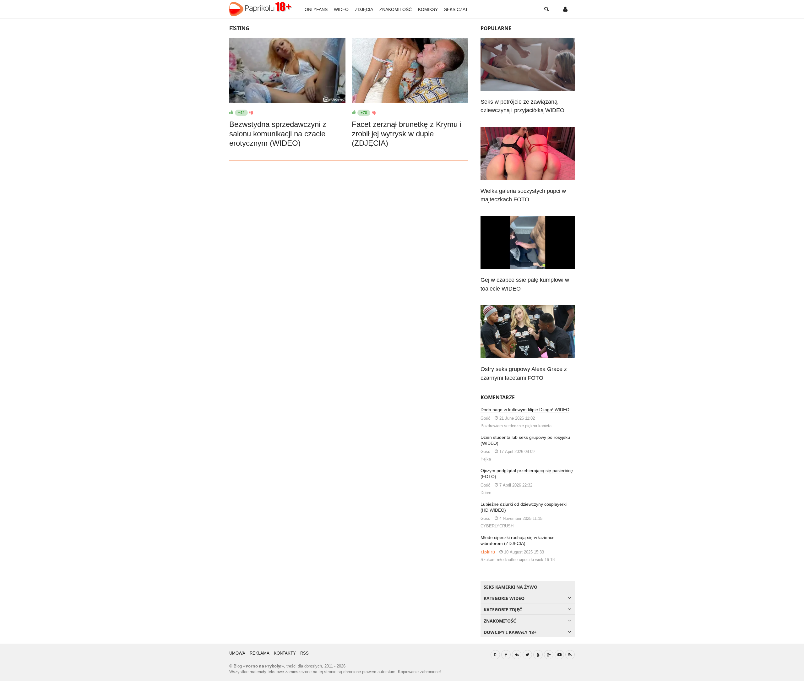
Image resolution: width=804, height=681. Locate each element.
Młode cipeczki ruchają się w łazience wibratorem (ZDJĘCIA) (518, 540)
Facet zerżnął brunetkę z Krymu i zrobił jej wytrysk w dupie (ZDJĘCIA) (406, 133)
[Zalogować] (565, 9)
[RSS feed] (570, 654)
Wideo (341, 9)
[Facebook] (506, 654)
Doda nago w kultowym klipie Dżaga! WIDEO (525, 409)
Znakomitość (395, 9)
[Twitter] (527, 654)
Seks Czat (456, 9)
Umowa (237, 653)
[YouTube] (559, 654)
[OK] (538, 654)
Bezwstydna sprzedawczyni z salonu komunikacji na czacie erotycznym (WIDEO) (277, 133)
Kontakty (285, 653)
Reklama (259, 653)
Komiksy (428, 9)
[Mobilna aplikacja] (495, 654)
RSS (304, 653)
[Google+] (548, 654)
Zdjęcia (364, 9)
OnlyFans (316, 9)
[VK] (516, 654)
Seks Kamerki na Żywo (510, 587)
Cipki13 (488, 552)
